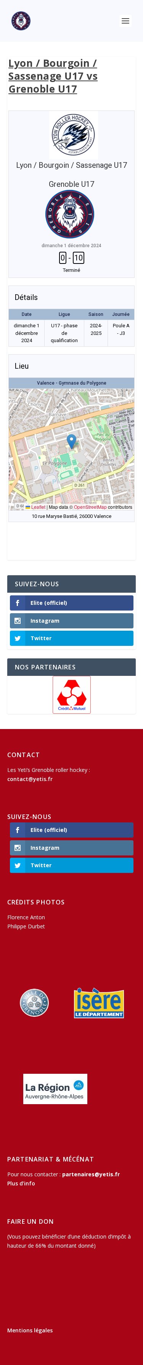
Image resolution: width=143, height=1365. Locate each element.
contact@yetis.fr (30, 779)
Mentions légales (30, 1330)
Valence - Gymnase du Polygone (71, 383)
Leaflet (37, 506)
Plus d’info (21, 1183)
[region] (71, 695)
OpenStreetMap (90, 506)
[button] (71, 442)
